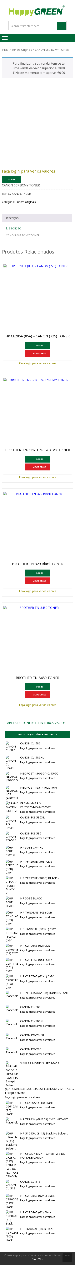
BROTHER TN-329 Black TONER (37, 564)
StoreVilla (37, 1259)
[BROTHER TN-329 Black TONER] (37, 526)
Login (11, 179)
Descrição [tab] (12, 218)
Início (5, 49)
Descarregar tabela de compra (37, 734)
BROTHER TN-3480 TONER (37, 678)
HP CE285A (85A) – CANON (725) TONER (37, 336)
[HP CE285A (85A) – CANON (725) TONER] (37, 298)
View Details (39, 353)
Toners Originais (22, 49)
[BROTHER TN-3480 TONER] (37, 640)
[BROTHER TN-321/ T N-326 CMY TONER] (37, 412)
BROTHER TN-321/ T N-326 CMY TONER (37, 450)
